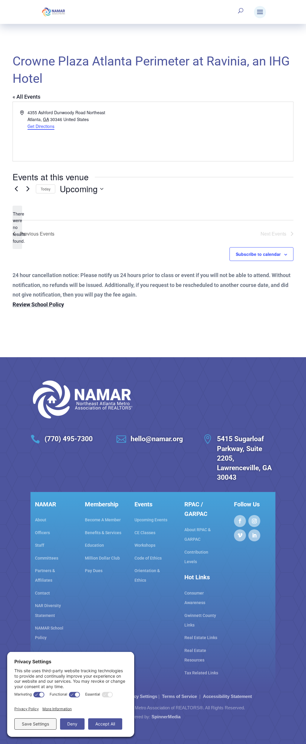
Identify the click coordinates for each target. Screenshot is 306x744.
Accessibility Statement (227, 696)
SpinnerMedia (166, 716)
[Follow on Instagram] (254, 521)
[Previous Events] (16, 189)
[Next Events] (27, 189)
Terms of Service (179, 696)
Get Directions (40, 126)
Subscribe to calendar (258, 254)
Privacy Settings (140, 696)
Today (46, 188)
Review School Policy (38, 304)
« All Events (26, 97)
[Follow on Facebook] (240, 521)
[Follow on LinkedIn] (254, 535)
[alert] (17, 227)
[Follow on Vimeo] (240, 535)
